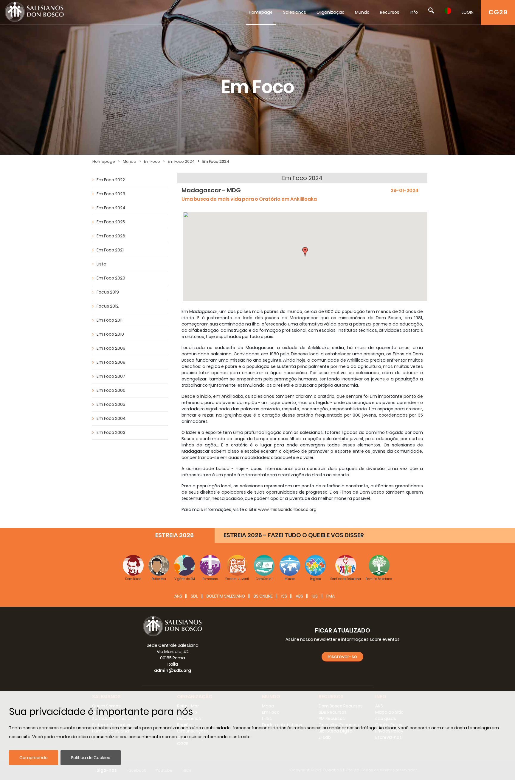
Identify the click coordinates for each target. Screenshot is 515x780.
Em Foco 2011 (109, 320)
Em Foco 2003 (111, 432)
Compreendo (33, 758)
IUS (315, 596)
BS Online (263, 596)
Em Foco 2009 (111, 348)
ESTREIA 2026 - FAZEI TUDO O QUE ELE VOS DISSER (294, 535)
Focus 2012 (108, 306)
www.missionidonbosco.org (287, 509)
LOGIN (468, 12)
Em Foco (152, 161)
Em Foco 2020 (111, 278)
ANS (178, 596)
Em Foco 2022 (111, 180)
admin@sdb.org (172, 670)
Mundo (362, 12)
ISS (284, 596)
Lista (101, 264)
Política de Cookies (90, 758)
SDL (194, 596)
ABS (299, 596)
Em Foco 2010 (110, 334)
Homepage (261, 12)
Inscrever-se (342, 656)
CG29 (498, 12)
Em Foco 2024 (181, 161)
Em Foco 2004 (111, 418)
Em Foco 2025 (111, 222)
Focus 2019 (108, 292)
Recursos (389, 12)
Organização (331, 12)
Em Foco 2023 (111, 194)
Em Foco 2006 (111, 390)
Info (414, 12)
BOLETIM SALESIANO (226, 596)
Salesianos (294, 12)
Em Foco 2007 (111, 376)
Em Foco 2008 (111, 362)
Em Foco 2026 (111, 236)
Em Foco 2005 (111, 404)
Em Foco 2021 (110, 250)
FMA (330, 596)
